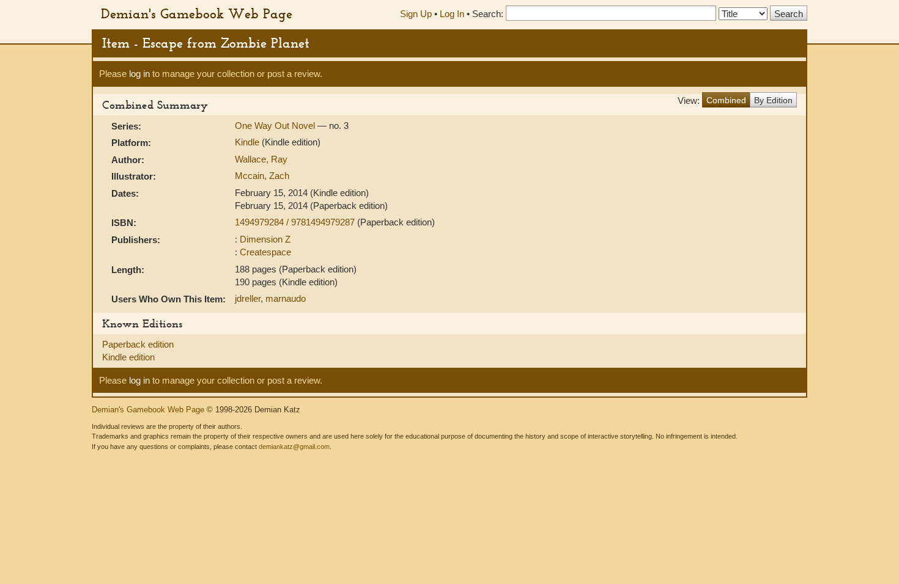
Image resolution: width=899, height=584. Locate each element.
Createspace (265, 252)
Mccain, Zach (262, 175)
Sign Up (416, 14)
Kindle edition (128, 357)
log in (139, 73)
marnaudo (285, 298)
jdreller (248, 298)
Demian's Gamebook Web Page (196, 13)
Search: (487, 14)
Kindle (247, 142)
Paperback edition (138, 344)
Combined (726, 100)
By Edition (773, 100)
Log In (452, 14)
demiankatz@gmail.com (294, 446)
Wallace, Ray (261, 159)
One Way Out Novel (276, 125)
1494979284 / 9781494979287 (296, 222)
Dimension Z (265, 239)
